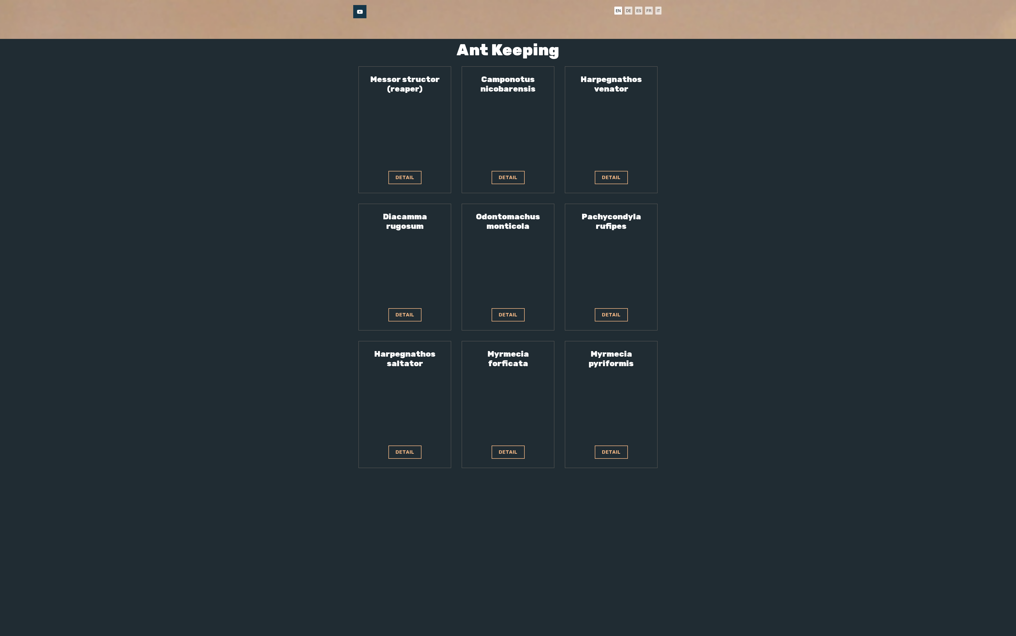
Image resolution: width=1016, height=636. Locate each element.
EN (618, 10)
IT (658, 10)
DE (628, 10)
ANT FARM (451, 28)
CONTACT (565, 28)
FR (648, 10)
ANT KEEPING (488, 28)
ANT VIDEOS (529, 28)
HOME (421, 28)
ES (638, 10)
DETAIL (405, 177)
